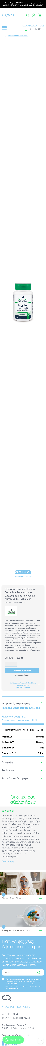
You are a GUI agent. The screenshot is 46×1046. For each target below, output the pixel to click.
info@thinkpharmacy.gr (16, 1017)
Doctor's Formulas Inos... (18, 36)
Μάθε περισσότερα (23, 576)
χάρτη (28, 687)
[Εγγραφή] (39, 972)
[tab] (23, 703)
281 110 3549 (36, 28)
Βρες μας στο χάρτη (11, 1035)
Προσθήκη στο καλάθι (22, 670)
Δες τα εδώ (23, 883)
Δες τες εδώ (23, 915)
